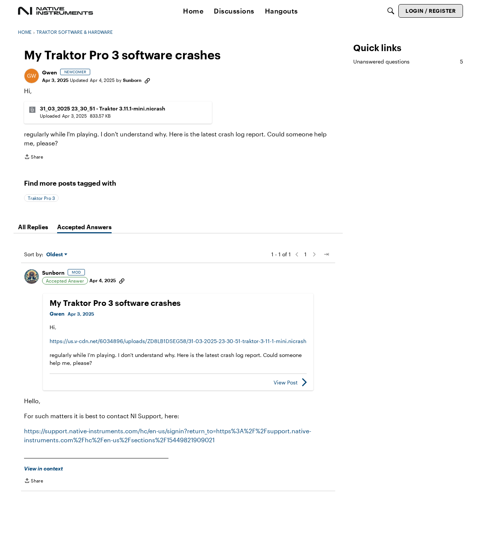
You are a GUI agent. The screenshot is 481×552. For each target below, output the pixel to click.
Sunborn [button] (132, 80)
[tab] (33, 227)
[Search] (391, 11)
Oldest (55, 254)
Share (33, 157)
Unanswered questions (408, 61)
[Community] (55, 11)
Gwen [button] (49, 72)
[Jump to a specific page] (326, 254)
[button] (31, 75)
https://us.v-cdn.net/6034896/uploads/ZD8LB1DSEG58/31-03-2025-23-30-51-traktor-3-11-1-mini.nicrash (178, 341)
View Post (286, 382)
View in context (43, 468)
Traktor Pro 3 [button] (41, 198)
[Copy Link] (147, 80)
